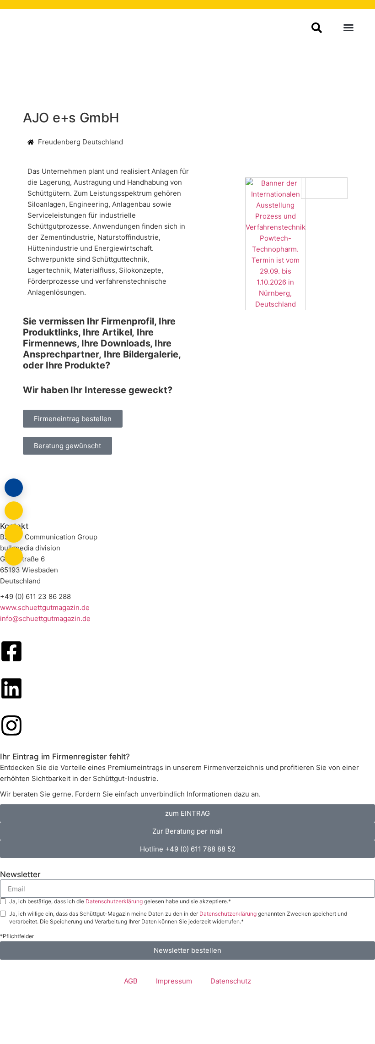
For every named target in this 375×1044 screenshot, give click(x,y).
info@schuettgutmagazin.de (45, 618)
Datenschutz (230, 981)
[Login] (14, 487)
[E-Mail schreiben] (14, 510)
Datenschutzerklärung (115, 901)
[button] (348, 27)
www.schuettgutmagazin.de (45, 607)
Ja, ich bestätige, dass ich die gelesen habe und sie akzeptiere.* (120, 901)
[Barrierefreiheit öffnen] (14, 556)
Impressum (174, 981)
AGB (131, 981)
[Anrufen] (14, 533)
